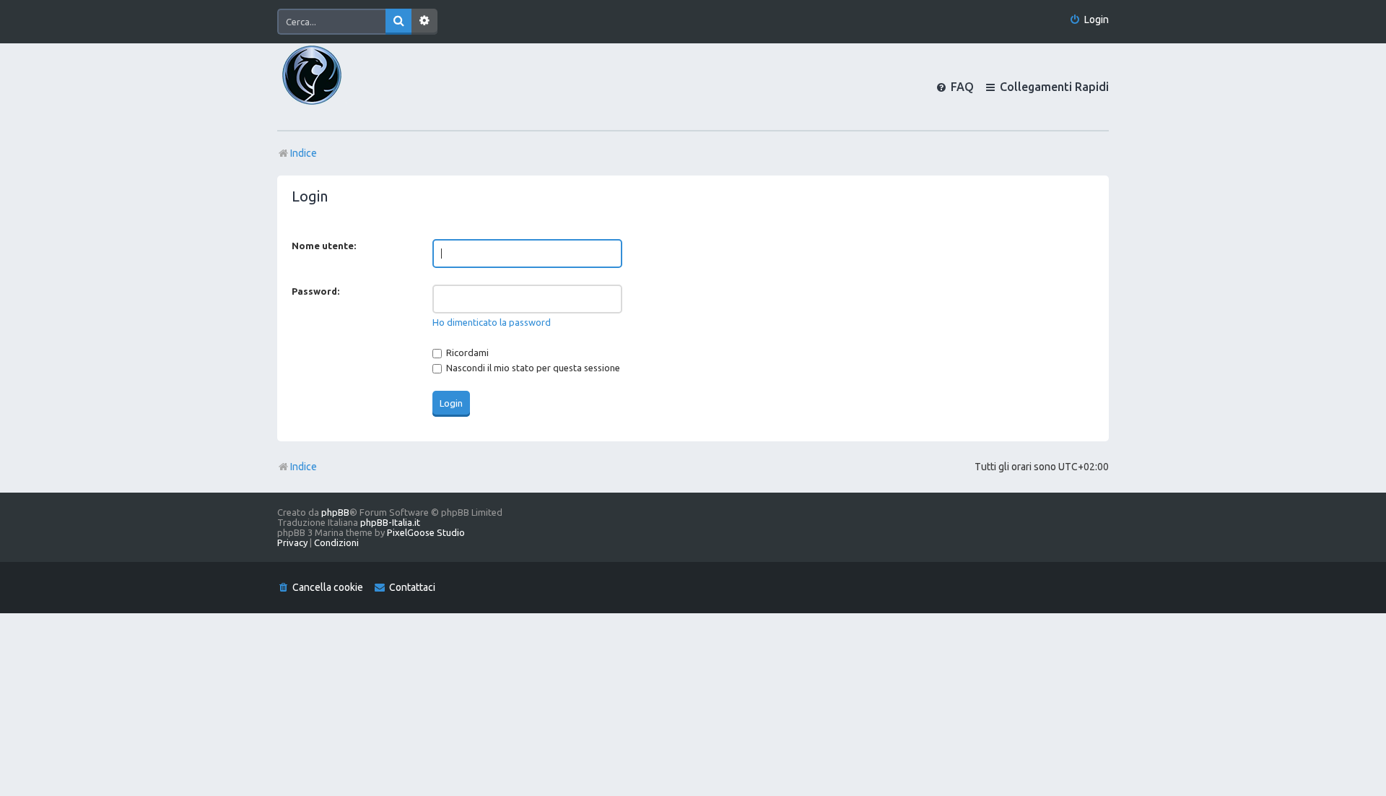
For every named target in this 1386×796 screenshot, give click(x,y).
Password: (315, 291)
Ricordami (466, 352)
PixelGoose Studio (426, 532)
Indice (303, 466)
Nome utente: (324, 246)
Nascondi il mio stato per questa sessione (532, 368)
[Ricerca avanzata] (424, 22)
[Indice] (336, 86)
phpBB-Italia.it (390, 522)
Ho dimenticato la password (491, 322)
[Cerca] (398, 22)
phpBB (335, 512)
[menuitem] (1089, 20)
